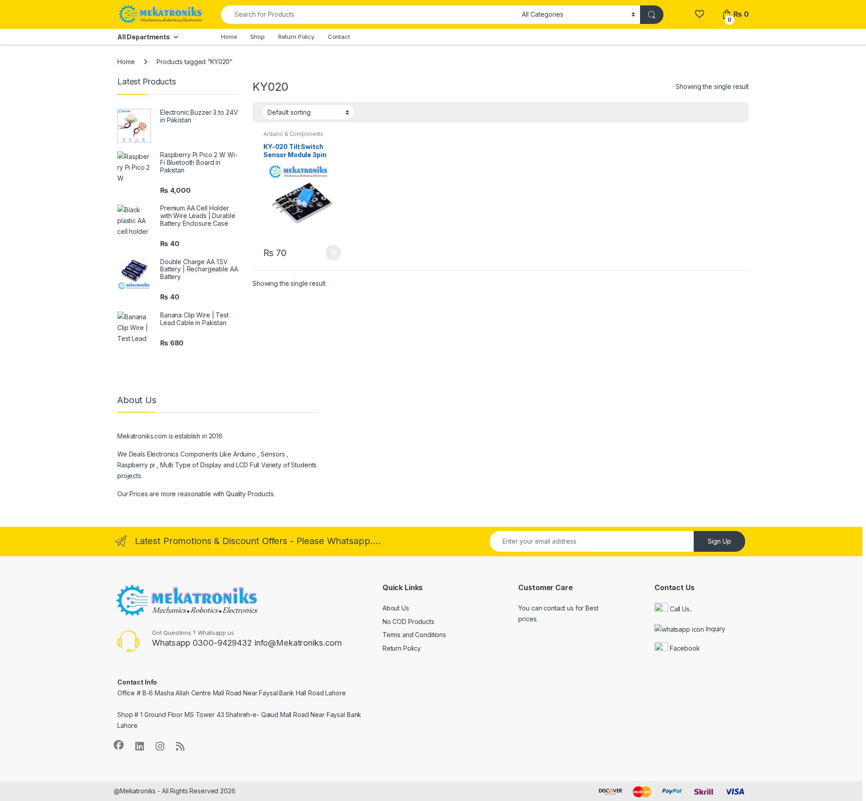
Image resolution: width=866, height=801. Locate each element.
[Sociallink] (119, 745)
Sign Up (719, 541)
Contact (339, 36)
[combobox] (369, 14)
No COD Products (408, 621)
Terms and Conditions (414, 634)
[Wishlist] (699, 14)
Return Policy (296, 36)
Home (229, 36)
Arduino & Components (293, 133)
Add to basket (331, 253)
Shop (257, 36)
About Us (395, 608)
